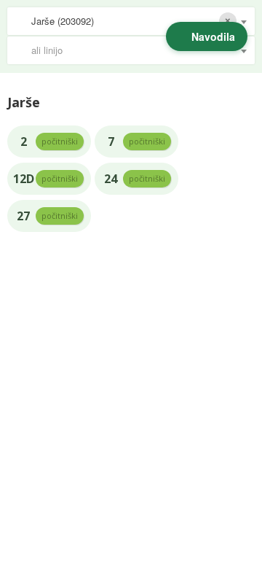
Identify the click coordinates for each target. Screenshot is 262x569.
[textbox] (138, 50)
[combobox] (131, 21)
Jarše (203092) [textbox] (62, 21)
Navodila (213, 36)
